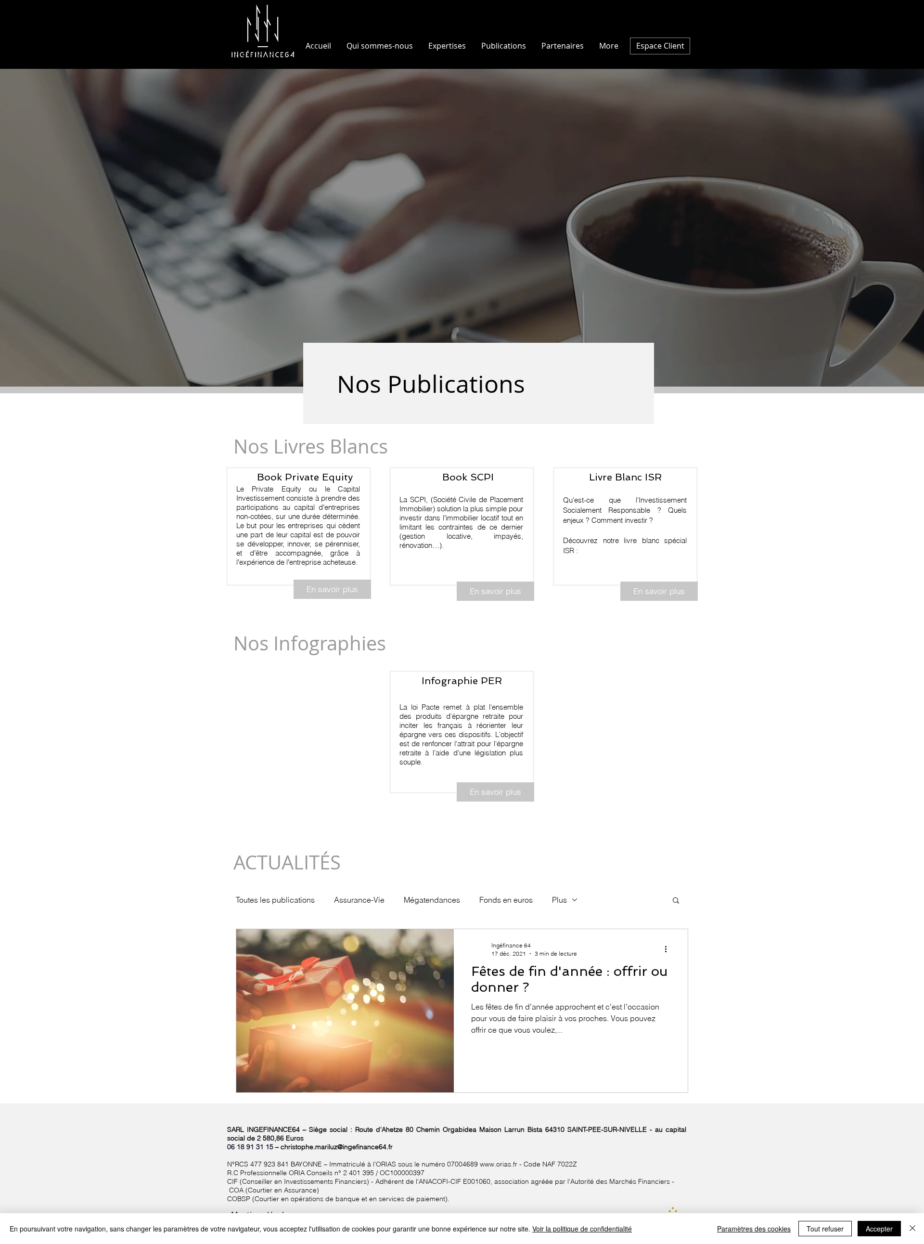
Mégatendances (432, 900)
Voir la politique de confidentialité (582, 1228)
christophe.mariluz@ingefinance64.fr (337, 1146)
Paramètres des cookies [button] (754, 1228)
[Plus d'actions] (669, 949)
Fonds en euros (506, 900)
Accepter (879, 1228)
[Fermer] (912, 1228)
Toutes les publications (275, 900)
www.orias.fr (498, 1164)
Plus (559, 900)
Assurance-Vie (359, 900)
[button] (675, 901)
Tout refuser (825, 1228)
